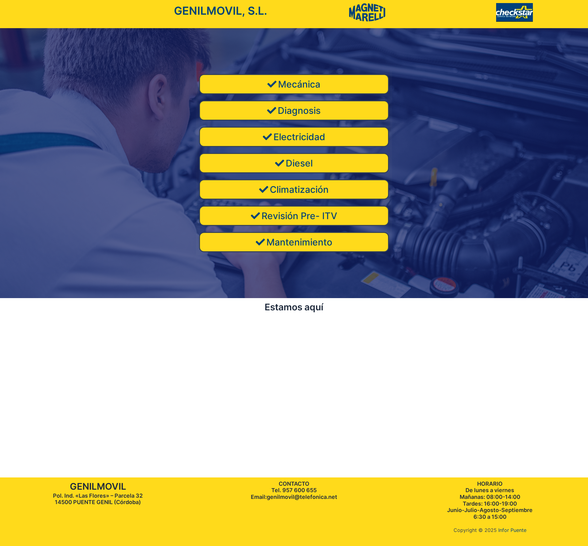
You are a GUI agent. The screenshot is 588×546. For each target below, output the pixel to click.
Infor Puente (512, 530)
